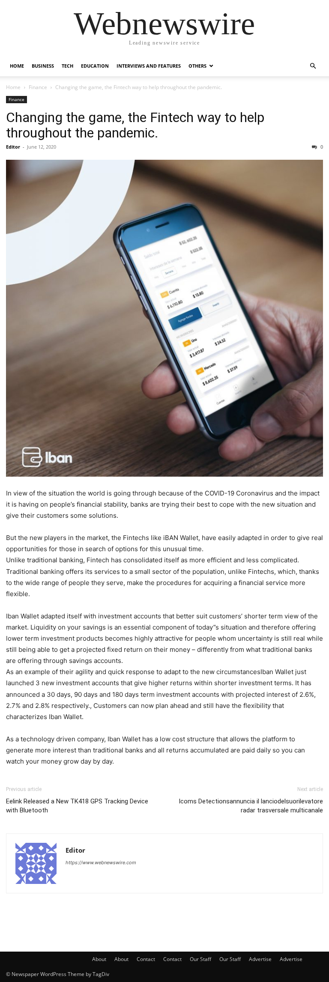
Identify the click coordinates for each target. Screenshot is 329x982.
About (99, 959)
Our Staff (200, 959)
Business (43, 66)
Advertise (260, 959)
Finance (38, 87)
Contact (146, 959)
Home (17, 66)
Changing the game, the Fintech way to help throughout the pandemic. (135, 125)
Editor (13, 146)
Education (95, 66)
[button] (312, 66)
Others (197, 66)
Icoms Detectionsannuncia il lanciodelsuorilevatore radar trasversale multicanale (251, 805)
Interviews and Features (149, 66)
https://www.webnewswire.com (101, 863)
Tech (67, 66)
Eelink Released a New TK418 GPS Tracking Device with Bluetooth (77, 805)
